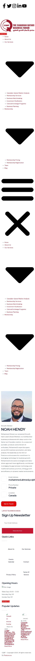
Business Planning (13, 106)
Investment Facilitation (14, 101)
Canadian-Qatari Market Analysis (18, 93)
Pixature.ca (7, 655)
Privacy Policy (11, 575)
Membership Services (14, 96)
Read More (8, 646)
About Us (7, 39)
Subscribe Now (17, 531)
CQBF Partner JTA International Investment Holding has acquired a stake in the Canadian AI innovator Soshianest (9, 637)
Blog (5, 168)
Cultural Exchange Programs (16, 104)
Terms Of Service (26, 573)
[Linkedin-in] (19, 6)
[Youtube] (24, 6)
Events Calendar (11, 560)
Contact (26, 562)
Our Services (26, 549)
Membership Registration (15, 163)
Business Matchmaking (14, 98)
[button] (17, 206)
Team (6, 165)
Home (6, 37)
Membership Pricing (13, 160)
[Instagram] (14, 6)
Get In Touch (9, 504)
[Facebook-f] (4, 6)
